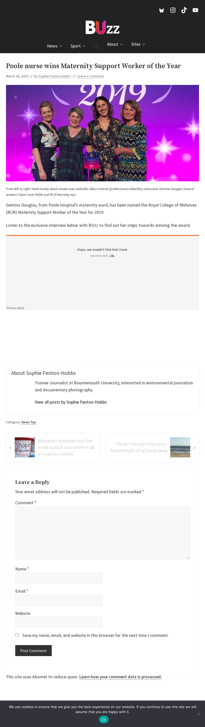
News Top (29, 422)
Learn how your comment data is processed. (120, 677)
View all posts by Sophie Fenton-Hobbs (71, 402)
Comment (25, 502)
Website (22, 613)
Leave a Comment (90, 76)
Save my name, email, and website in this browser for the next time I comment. (95, 635)
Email (21, 591)
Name (22, 569)
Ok (104, 720)
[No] (198, 713)
